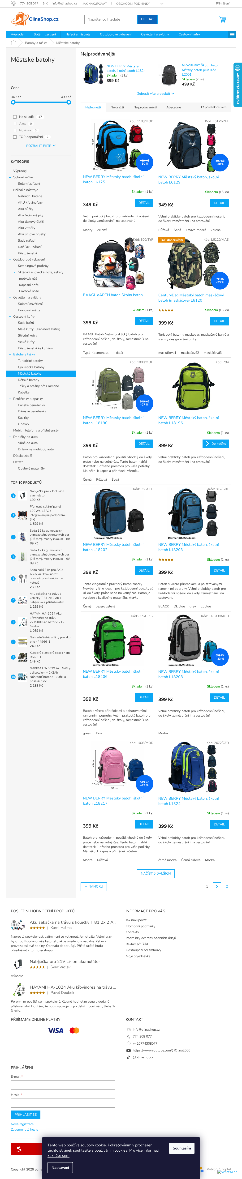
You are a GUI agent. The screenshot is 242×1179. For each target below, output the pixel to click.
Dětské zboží (22, 455)
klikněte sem (58, 1155)
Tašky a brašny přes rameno (38, 386)
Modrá (163, 733)
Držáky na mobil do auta (36, 449)
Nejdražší (117, 107)
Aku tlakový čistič (30, 221)
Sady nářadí (26, 240)
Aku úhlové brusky (32, 234)
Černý (87, 606)
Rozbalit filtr (38, 146)
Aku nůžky (25, 209)
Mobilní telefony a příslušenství (36, 430)
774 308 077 (142, 1036)
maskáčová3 (213, 352)
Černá (87, 479)
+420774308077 (145, 1043)
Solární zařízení (24, 177)
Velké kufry (26, 342)
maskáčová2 (190, 352)
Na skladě (30, 117)
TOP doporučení (33, 137)
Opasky (23, 424)
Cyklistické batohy (31, 367)
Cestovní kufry (24, 316)
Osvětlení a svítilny (27, 297)
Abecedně (173, 107)
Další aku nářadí (29, 247)
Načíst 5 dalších (156, 873)
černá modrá (167, 860)
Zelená (215, 230)
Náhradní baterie (30, 196)
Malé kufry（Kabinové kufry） (40, 329)
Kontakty (132, 932)
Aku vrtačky (26, 228)
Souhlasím (182, 1148)
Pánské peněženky (31, 405)
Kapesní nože (29, 285)
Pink (99, 733)
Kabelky (24, 392)
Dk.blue (179, 606)
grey (193, 606)
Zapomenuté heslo (24, 1129)
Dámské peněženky (32, 411)
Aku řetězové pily (30, 215)
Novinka (28, 130)
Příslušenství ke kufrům (35, 348)
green (87, 733)
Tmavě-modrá (196, 230)
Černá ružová (190, 860)
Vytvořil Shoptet (219, 1169)
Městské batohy (29, 373)
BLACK (163, 606)
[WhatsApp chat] (227, 1172)
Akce (25, 123)
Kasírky (23, 417)
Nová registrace (22, 1124)
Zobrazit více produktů (153, 93)
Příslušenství (27, 253)
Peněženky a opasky (28, 399)
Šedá (177, 230)
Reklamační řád (137, 944)
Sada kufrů (26, 322)
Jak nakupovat (95, 4)
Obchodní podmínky (133, 4)
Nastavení (60, 1167)
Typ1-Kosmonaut (95, 352)
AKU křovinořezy (30, 202)
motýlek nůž (28, 278)
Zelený (102, 230)
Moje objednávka (138, 956)
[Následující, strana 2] (217, 886)
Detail (144, 203)
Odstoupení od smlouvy (143, 950)
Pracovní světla (29, 310)
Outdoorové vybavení (29, 259)
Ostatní (18, 462)
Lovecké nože (29, 291)
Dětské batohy (28, 380)
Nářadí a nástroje (25, 190)
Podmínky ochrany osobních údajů (151, 938)
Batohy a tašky (24, 354)
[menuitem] (17, 34)
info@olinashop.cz (146, 1029)
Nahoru (96, 886)
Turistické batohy (30, 361)
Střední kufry (27, 335)
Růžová (163, 230)
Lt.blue (206, 606)
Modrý (87, 230)
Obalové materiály (31, 468)
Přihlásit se (26, 1114)
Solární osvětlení (30, 304)
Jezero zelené (105, 606)
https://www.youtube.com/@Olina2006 (161, 1050)
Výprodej (19, 171)
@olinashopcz (143, 1057)
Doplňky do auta (25, 437)
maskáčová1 (167, 352)
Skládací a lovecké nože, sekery (40, 272)
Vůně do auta (28, 443)
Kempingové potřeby (33, 266)
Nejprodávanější (145, 107)
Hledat (147, 19)
